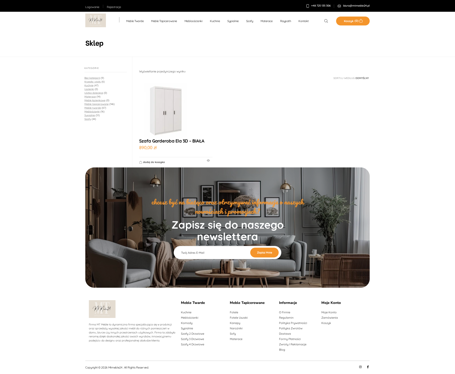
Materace (90, 96)
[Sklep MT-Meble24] (98, 20)
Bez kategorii (92, 78)
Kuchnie (88, 85)
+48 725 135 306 (321, 5)
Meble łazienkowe (94, 100)
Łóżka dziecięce (93, 92)
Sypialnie (89, 115)
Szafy (87, 119)
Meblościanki (92, 111)
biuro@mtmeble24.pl (356, 5)
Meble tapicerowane (96, 104)
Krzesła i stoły (92, 81)
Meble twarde (92, 107)
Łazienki (89, 89)
